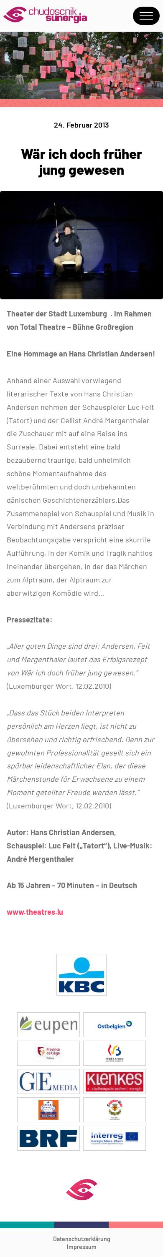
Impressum (82, 1246)
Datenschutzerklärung (81, 1238)
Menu (146, 16)
